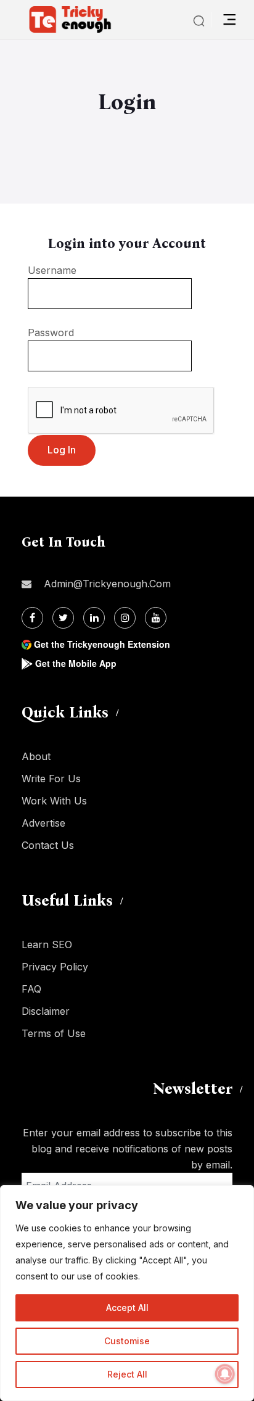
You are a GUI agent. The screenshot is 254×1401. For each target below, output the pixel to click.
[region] (127, 1293)
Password (51, 332)
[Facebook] (32, 618)
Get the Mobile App (76, 663)
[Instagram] (125, 618)
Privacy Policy (55, 967)
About (36, 756)
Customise (127, 1341)
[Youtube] (155, 618)
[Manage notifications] (225, 1374)
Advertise (43, 823)
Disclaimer (46, 1011)
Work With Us (54, 801)
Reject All (127, 1374)
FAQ (31, 989)
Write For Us (51, 778)
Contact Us (48, 845)
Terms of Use (54, 1033)
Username (52, 270)
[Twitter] (63, 618)
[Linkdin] (94, 618)
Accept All (127, 1307)
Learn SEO (47, 944)
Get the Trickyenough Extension (102, 644)
